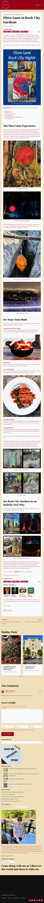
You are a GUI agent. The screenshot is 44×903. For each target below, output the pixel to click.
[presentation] (11, 649)
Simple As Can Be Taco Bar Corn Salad (34, 621)
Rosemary (6, 26)
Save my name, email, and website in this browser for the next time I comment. (18, 730)
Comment (4, 708)
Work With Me (16, 898)
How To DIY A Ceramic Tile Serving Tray (10, 801)
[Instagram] (32, 900)
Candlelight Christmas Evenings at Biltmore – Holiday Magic (9, 668)
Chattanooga (6, 14)
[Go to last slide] (3, 655)
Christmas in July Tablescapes (8, 794)
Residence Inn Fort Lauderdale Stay (30, 667)
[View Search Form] (42, 5)
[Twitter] (37, 900)
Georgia (12, 14)
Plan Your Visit (7, 107)
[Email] (42, 900)
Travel (21, 14)
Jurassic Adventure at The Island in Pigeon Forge (12, 796)
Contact (10, 898)
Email (17, 726)
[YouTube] (39, 900)
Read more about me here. (7, 856)
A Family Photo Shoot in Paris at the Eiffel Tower (12, 792)
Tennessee (17, 14)
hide (11, 112)
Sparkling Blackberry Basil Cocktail (9, 799)
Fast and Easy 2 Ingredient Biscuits (16, 779)
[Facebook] (30, 900)
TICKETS (17, 571)
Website (32, 726)
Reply (40, 691)
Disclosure (23, 898)
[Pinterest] (34, 900)
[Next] (41, 655)
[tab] (19, 676)
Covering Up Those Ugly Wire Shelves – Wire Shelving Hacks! (22, 768)
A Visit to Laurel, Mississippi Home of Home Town (20, 784)
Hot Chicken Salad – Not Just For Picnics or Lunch (10, 621)
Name (3, 726)
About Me (4, 898)
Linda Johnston (9, 691)
